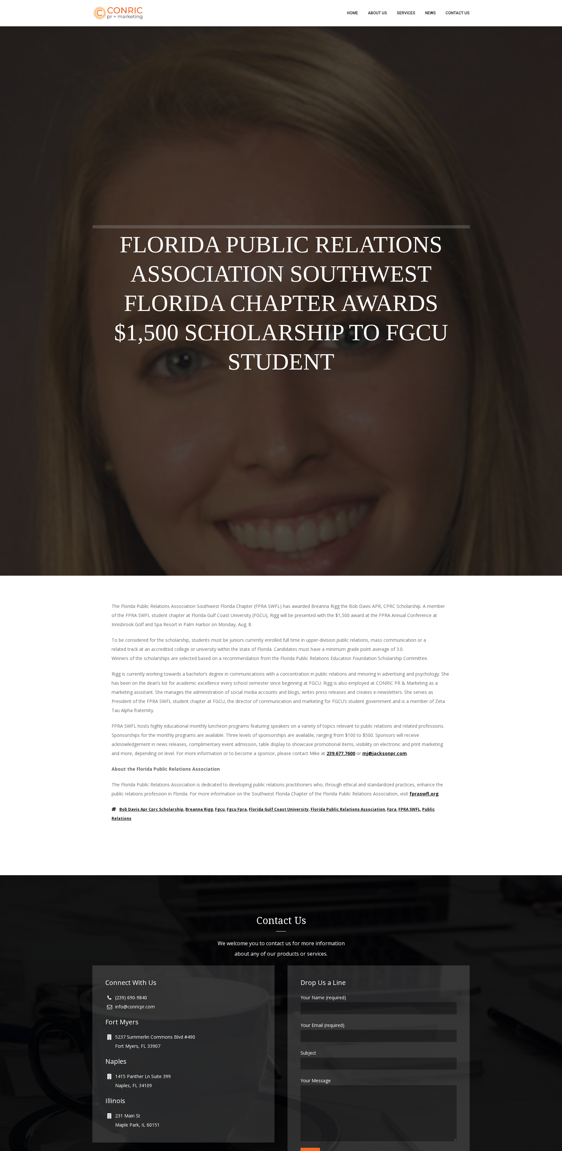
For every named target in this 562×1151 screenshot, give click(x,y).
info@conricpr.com (135, 1007)
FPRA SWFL (409, 809)
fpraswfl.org (424, 794)
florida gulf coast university (279, 809)
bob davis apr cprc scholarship (151, 809)
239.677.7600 (341, 753)
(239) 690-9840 (131, 997)
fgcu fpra (237, 809)
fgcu (220, 809)
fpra (391, 809)
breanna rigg (199, 809)
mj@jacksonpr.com (384, 753)
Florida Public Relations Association (348, 809)
